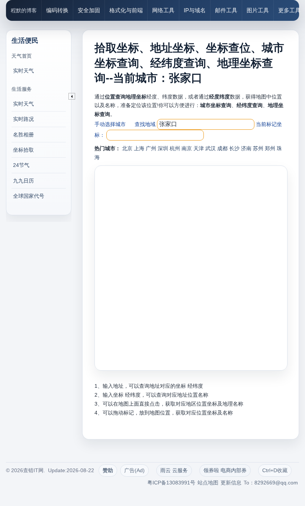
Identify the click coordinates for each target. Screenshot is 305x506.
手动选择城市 (110, 124)
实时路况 (23, 119)
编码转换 (57, 10)
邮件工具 (226, 10)
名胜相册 (23, 135)
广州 (151, 148)
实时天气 (23, 71)
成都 (222, 148)
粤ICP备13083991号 (171, 483)
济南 (246, 148)
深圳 (163, 148)
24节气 (21, 165)
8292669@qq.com (276, 483)
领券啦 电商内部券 (225, 470)
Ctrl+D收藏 (275, 470)
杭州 (175, 148)
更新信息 (231, 483)
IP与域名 (195, 10)
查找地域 (145, 124)
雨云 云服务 (174, 470)
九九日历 (23, 181)
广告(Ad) (134, 470)
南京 (187, 148)
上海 (139, 148)
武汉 (210, 148)
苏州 (258, 148)
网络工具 (163, 10)
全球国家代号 (28, 196)
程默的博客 (24, 10)
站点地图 (208, 483)
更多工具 (289, 10)
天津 (198, 148)
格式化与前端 (126, 10)
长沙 (234, 148)
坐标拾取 (23, 150)
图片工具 (258, 10)
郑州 (270, 148)
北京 (127, 148)
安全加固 (89, 10)
